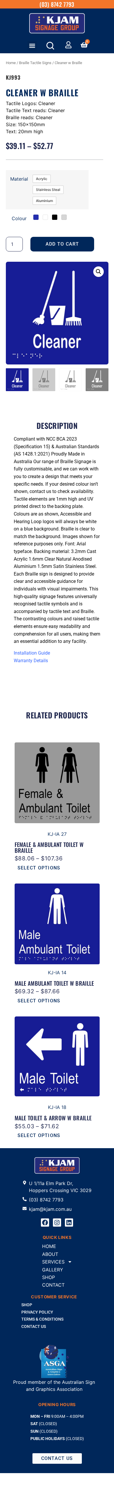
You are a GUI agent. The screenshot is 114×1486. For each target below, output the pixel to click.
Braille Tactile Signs (35, 63)
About (50, 1254)
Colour (19, 218)
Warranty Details (31, 660)
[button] (32, 46)
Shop (48, 1277)
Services (53, 1262)
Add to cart (62, 244)
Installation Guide (32, 653)
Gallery (52, 1270)
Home (11, 63)
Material (19, 179)
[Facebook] (45, 1222)
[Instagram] (57, 1222)
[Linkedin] (69, 1222)
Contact (53, 1285)
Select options (39, 868)
